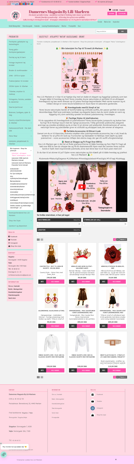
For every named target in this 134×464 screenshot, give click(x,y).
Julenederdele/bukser (17, 187)
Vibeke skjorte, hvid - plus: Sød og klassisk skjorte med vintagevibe (51, 356)
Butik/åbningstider (14, 26)
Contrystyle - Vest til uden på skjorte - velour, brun (51, 267)
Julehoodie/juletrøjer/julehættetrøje (20, 195)
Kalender (37, 26)
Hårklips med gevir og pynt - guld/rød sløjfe (82, 267)
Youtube (14, 240)
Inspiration (116, 21)
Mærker (64, 26)
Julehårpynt (14, 200)
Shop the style (16, 246)
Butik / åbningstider (15, 289)
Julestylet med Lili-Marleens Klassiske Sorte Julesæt (21, 164)
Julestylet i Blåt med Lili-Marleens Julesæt (20, 159)
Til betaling (122, 13)
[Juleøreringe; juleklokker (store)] (51, 298)
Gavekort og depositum (18, 226)
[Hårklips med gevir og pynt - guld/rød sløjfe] (82, 254)
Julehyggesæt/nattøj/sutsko (19, 197)
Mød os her (107, 21)
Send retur (12, 298)
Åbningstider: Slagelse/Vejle (18, 417)
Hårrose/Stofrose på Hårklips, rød (112, 267)
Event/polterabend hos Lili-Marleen (19, 214)
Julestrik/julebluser (16, 189)
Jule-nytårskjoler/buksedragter (19, 177)
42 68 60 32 (16, 269)
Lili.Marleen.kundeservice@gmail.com (19, 275)
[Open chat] (4, 454)
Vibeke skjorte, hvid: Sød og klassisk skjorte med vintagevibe (82, 356)
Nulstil (77, 220)
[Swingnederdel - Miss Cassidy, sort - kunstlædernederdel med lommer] (113, 298)
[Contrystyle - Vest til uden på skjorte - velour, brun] (51, 254)
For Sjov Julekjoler (16, 174)
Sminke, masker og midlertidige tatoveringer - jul (20, 207)
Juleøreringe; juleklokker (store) (51, 311)
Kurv (79, 26)
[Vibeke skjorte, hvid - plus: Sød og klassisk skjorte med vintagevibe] (51, 343)
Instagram (14, 243)
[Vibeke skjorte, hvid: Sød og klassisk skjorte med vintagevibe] (82, 343)
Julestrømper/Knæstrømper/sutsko (20, 203)
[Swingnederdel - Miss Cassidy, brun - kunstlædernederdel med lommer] (82, 298)
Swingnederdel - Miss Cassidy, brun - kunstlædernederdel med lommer (82, 312)
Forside (100, 21)
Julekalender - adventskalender (16, 170)
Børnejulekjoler (15, 181)
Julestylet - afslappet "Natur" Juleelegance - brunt (21, 154)
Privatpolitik (72, 26)
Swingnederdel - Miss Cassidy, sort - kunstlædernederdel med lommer (113, 312)
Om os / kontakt (14, 286)
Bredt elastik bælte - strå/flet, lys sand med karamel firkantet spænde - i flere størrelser (112, 356)
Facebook (13, 236)
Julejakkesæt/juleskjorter (18, 184)
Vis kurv (111, 13)
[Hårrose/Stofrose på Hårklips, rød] (113, 254)
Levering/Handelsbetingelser (50, 26)
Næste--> (123, 239)
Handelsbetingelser (15, 292)
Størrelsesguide (27, 26)
